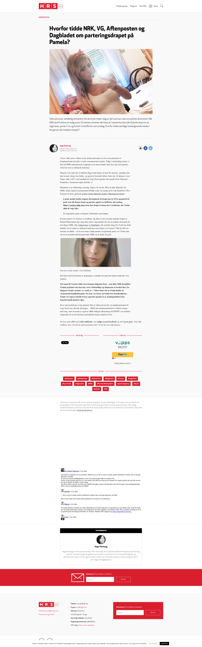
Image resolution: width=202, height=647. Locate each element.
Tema (155, 6)
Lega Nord (132, 378)
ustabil (97, 389)
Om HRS (143, 6)
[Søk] (161, 5)
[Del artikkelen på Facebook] (146, 148)
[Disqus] (101, 440)
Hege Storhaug (65, 146)
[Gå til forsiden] (48, 604)
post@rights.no (81, 607)
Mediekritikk (44, 17)
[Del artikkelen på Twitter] (151, 148)
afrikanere (69, 378)
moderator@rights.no (84, 410)
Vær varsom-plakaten (86, 625)
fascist (121, 378)
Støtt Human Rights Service (48, 611)
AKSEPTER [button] (164, 643)
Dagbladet (95, 225)
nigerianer (80, 384)
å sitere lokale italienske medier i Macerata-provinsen (103, 193)
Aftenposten (83, 225)
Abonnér (123, 579)
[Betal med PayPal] (122, 354)
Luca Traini (67, 384)
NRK (90, 384)
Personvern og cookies (46, 614)
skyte (137, 384)
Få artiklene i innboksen (99, 574)
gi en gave (128, 321)
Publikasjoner (122, 6)
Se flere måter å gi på (121, 363)
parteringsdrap (123, 384)
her (102, 324)
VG (75, 225)
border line (96, 378)
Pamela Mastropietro (105, 384)
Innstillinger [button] (153, 643)
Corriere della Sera (77, 205)
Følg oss (133, 6)
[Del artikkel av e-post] (141, 148)
